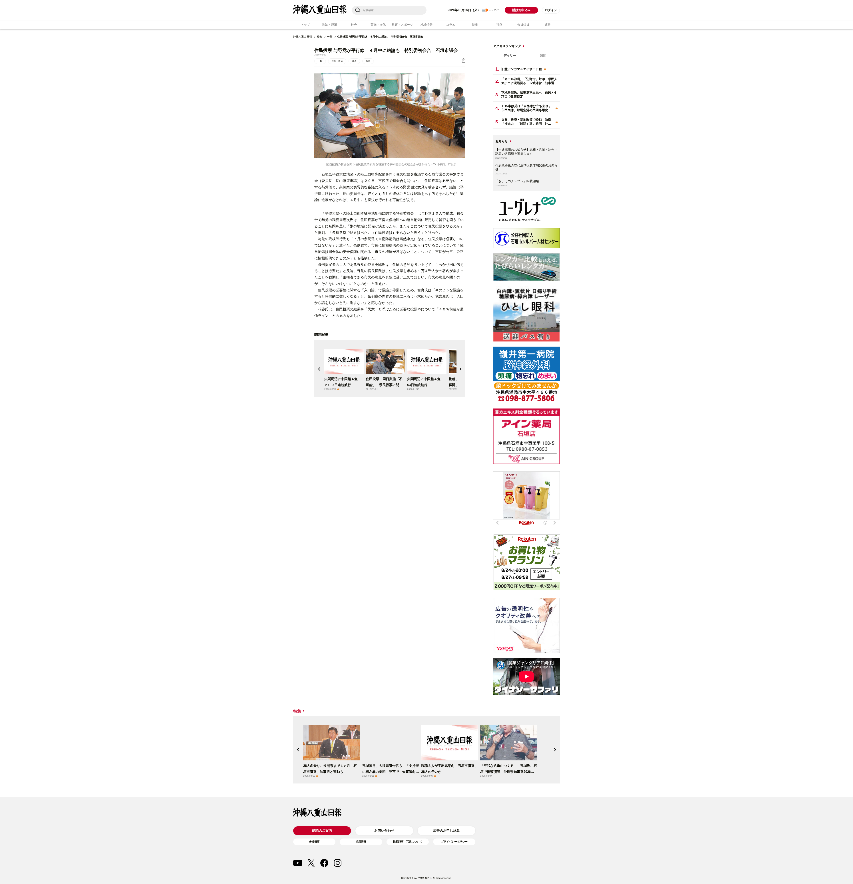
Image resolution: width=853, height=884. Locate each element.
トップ (305, 24)
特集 (475, 24)
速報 (548, 24)
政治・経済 (329, 24)
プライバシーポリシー (454, 841)
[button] (319, 369)
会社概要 (314, 841)
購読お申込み (521, 10)
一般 (329, 36)
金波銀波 (523, 24)
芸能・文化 (378, 24)
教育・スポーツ (402, 24)
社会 (354, 24)
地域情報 (427, 24)
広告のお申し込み (446, 830)
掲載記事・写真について (407, 841)
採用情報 (361, 841)
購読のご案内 (322, 830)
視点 (499, 24)
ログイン (551, 10)
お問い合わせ (384, 830)
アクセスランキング (507, 46)
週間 (543, 55)
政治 (368, 61)
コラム (450, 24)
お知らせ (501, 141)
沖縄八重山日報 (302, 36)
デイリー (510, 55)
